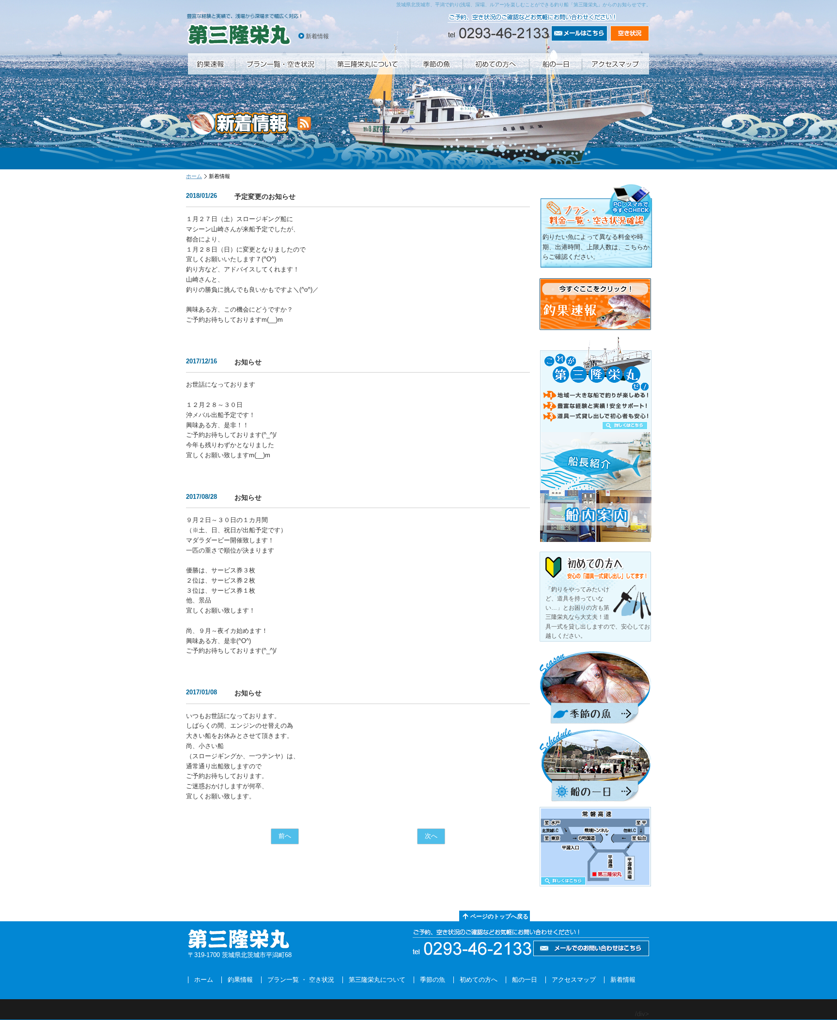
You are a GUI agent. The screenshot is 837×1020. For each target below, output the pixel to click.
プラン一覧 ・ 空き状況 (300, 979)
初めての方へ (478, 979)
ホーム (194, 176)
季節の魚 (432, 979)
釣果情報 (240, 979)
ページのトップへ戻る (499, 916)
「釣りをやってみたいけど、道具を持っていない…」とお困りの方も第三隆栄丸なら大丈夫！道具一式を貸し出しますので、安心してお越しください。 (597, 612)
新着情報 (317, 36)
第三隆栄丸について (377, 979)
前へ (285, 836)
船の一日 (524, 979)
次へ (431, 836)
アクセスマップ (574, 979)
